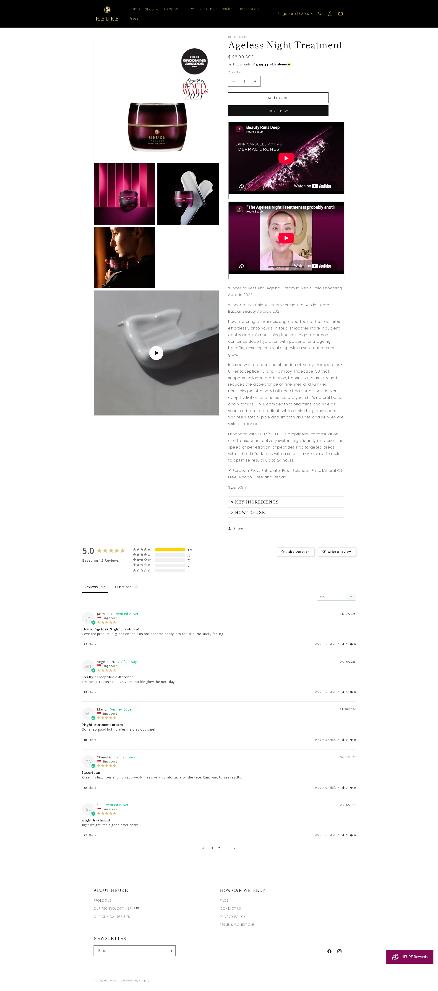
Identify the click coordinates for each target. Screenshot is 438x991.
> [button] (235, 848)
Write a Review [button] (339, 552)
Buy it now (278, 110)
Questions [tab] (123, 587)
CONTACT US (230, 908)
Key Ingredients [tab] (255, 502)
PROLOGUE (102, 900)
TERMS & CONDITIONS (237, 924)
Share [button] (238, 528)
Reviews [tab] (91, 587)
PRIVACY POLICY (232, 916)
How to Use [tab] (248, 512)
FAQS (224, 900)
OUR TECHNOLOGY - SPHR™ (116, 908)
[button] (151, 9)
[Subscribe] (170, 951)
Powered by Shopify (136, 980)
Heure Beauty (113, 980)
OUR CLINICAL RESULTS (112, 916)
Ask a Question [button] (298, 552)
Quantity (234, 72)
